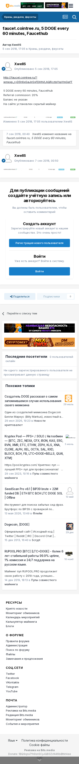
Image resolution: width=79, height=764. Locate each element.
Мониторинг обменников (23, 613)
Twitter (10, 673)
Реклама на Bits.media (21, 710)
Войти (39, 271)
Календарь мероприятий (23, 617)
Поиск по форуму (17, 649)
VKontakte (12, 682)
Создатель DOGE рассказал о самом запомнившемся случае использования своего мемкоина (33, 401)
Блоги (10, 626)
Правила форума (17, 641)
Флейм (37, 513)
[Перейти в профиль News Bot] (68, 398)
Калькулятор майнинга (21, 621)
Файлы (10, 654)
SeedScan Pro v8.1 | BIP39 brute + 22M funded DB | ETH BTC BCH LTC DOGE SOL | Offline (34, 493)
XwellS (16, 44)
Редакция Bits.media (19, 715)
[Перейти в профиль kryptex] (69, 438)
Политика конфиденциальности (44, 740)
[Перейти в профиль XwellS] (7, 66)
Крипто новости (16, 608)
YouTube (11, 691)
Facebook (12, 678)
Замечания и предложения (24, 658)
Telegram (12, 686)
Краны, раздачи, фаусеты (46, 48)
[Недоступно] (39, 117)
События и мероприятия (22, 723)
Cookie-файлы (39, 745)
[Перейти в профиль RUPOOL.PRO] (69, 553)
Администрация (16, 645)
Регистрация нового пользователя (39, 243)
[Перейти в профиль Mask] (69, 526)
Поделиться (20, 296)
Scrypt (36, 540)
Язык (12, 740)
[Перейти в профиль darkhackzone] (69, 490)
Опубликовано (36, 68)
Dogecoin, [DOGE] (17, 524)
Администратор (16, 706)
